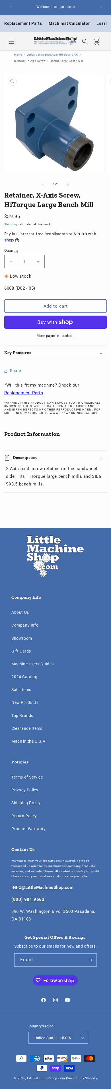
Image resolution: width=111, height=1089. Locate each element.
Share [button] (15, 370)
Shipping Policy (26, 803)
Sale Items (21, 689)
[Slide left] (43, 184)
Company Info (24, 625)
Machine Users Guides (32, 664)
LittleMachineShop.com (46, 1078)
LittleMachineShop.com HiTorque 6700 (52, 54)
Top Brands (22, 715)
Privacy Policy (24, 790)
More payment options (55, 336)
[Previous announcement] (10, 7)
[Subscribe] (90, 960)
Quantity (11, 250)
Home (18, 54)
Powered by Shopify (81, 1078)
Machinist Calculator (69, 23)
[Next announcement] (100, 7)
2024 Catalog (24, 676)
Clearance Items (26, 728)
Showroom (21, 638)
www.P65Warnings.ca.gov (73, 413)
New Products (24, 702)
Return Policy (24, 816)
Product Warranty (28, 828)
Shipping (10, 224)
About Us (20, 612)
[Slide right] (68, 184)
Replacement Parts (23, 23)
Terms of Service (27, 777)
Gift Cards (21, 651)
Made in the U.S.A (28, 741)
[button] (11, 41)
